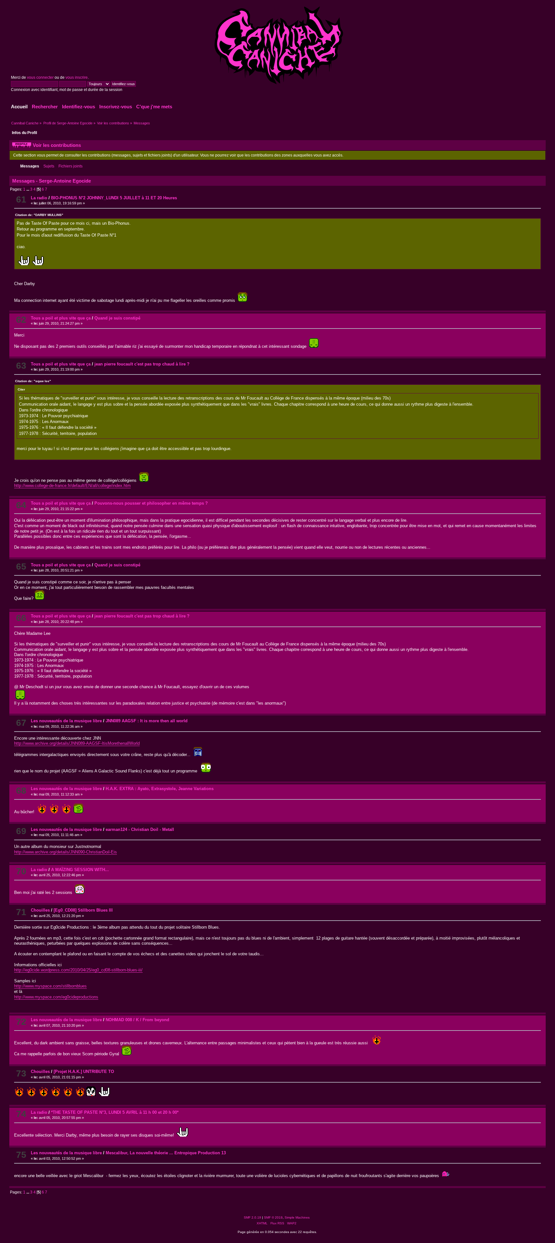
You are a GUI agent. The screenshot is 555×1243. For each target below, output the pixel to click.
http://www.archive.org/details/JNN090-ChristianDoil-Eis (65, 852)
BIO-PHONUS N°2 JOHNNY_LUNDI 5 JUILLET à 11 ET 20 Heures (114, 197)
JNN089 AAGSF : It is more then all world (147, 720)
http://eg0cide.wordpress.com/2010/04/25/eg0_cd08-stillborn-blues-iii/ (78, 970)
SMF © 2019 (273, 1217)
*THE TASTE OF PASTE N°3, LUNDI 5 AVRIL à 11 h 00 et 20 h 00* (115, 1112)
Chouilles (40, 910)
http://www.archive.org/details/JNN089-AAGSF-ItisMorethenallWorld (77, 743)
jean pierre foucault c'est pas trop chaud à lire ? (141, 364)
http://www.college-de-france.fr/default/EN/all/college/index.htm (72, 485)
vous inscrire (77, 77)
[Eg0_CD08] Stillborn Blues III (83, 910)
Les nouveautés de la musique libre (66, 720)
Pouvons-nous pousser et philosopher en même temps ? (151, 503)
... (28, 189)
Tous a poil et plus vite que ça (61, 318)
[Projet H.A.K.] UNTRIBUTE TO (84, 1071)
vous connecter (40, 77)
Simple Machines (297, 1217)
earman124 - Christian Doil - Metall (140, 829)
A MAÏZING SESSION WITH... (80, 869)
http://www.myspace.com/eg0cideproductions (56, 997)
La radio (39, 197)
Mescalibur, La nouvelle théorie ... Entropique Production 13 (166, 1152)
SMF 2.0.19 (252, 1217)
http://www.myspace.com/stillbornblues (50, 986)
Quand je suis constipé (117, 318)
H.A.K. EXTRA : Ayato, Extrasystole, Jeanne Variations (160, 788)
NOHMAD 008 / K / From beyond (137, 1019)
